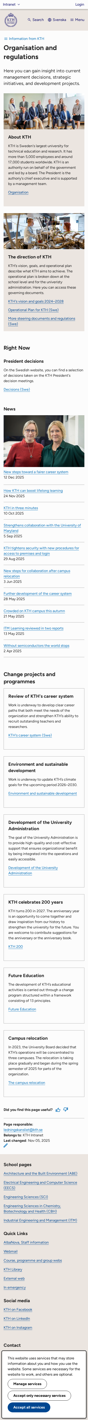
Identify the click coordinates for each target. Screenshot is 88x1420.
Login (79, 4)
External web (14, 1278)
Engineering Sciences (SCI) (26, 1197)
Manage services (27, 1384)
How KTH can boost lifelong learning (33, 490)
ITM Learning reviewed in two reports (33, 628)
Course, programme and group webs (33, 1260)
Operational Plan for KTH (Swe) (33, 310)
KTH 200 (15, 946)
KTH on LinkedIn (17, 1318)
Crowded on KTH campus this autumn (34, 611)
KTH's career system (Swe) (30, 735)
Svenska (59, 20)
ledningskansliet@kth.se (23, 1130)
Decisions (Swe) (17, 389)
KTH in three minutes (21, 508)
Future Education (22, 1009)
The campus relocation (26, 1082)
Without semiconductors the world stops (36, 645)
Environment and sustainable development (42, 793)
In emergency (15, 1287)
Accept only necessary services (39, 1395)
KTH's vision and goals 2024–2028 (36, 301)
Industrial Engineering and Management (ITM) (40, 1220)
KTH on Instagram (18, 1327)
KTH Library (13, 1269)
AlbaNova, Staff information (26, 1242)
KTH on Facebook (18, 1309)
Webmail (11, 1251)
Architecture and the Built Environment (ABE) (40, 1173)
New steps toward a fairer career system (36, 472)
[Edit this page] (6, 1145)
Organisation (18, 192)
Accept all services (29, 1407)
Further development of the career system (38, 593)
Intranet (9, 4)
